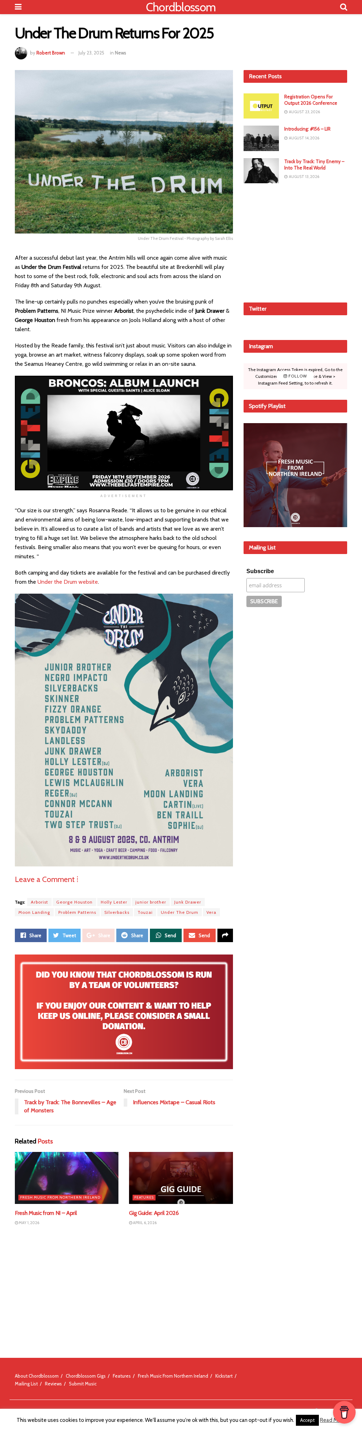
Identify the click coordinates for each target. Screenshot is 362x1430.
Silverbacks (116, 912)
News (120, 53)
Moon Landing (34, 912)
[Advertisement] (297, 241)
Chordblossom (181, 7)
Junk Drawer (187, 902)
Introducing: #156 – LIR (307, 129)
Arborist (39, 902)
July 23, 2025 (91, 53)
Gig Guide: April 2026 (154, 1213)
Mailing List (26, 1383)
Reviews (53, 1383)
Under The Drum (179, 912)
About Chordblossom (37, 1376)
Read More (332, 1420)
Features (144, 1197)
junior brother (150, 902)
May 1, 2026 (28, 1222)
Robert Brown (50, 53)
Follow (297, 376)
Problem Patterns (77, 912)
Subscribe (260, 571)
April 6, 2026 (144, 1222)
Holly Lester (114, 902)
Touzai (145, 912)
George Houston (74, 902)
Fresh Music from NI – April (46, 1213)
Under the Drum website (67, 581)
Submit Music (83, 1383)
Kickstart (224, 1376)
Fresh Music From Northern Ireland (60, 1197)
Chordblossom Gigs (86, 1376)
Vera (211, 912)
